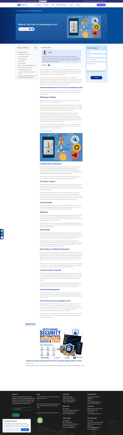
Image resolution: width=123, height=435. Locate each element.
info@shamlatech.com (33, 1)
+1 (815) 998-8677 (23, 1)
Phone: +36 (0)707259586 (93, 403)
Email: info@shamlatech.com (69, 400)
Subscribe (16, 415)
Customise (8, 429)
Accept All (25, 429)
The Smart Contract (24, 56)
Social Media (23, 63)
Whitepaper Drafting (23, 52)
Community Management (26, 69)
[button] (30, 29)
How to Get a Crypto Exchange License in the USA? (59, 347)
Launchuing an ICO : (44, 303)
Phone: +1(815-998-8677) (69, 401)
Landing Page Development (25, 54)
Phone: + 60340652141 (92, 429)
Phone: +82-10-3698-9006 (69, 427)
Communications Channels (26, 67)
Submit (95, 77)
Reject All (17, 429)
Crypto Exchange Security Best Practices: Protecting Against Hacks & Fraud (28, 76)
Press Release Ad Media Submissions (28, 65)
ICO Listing (66, 265)
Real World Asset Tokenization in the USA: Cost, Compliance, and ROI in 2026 (86, 347)
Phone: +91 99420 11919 (68, 413)
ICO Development (23, 10)
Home (17, 10)
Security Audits (24, 58)
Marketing (23, 61)
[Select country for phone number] (87, 60)
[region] (17, 425)
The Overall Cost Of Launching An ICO (28, 72)
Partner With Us (101, 4)
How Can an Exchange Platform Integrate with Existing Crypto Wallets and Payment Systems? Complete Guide (36, 349)
